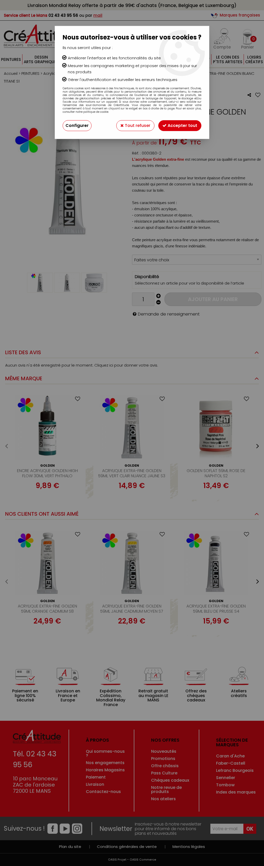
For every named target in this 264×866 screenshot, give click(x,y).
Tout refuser (137, 125)
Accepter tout (182, 125)
